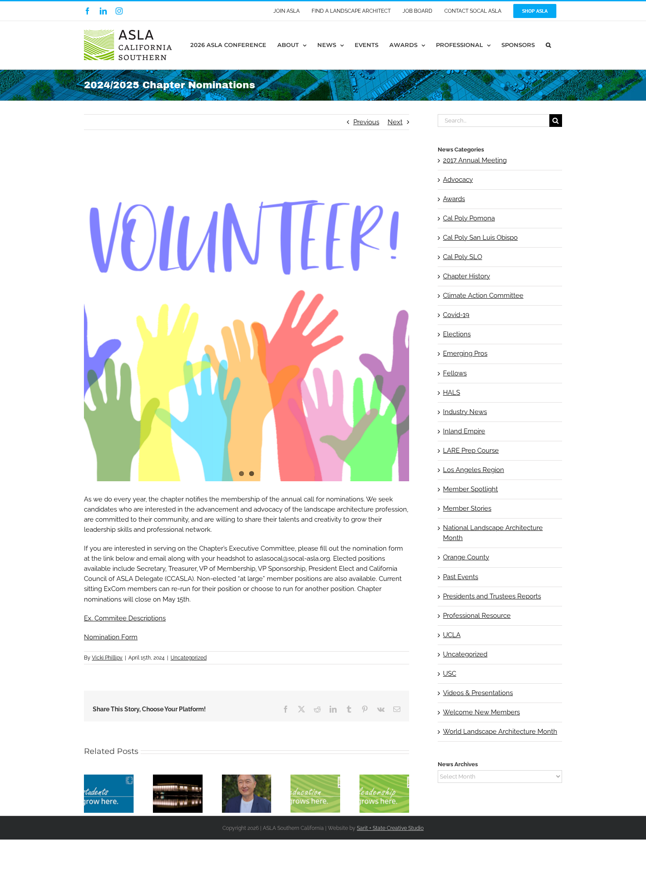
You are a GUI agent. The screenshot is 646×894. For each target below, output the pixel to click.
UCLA (452, 635)
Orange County (466, 557)
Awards (454, 199)
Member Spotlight (470, 489)
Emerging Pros (465, 353)
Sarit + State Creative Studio (390, 828)
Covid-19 (456, 315)
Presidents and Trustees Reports (492, 596)
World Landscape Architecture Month (500, 731)
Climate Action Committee (483, 295)
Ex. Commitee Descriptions (125, 618)
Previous (366, 122)
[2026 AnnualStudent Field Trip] (315, 778)
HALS (451, 393)
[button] (548, 45)
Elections (457, 334)
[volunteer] (246, 318)
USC (449, 674)
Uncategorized (189, 658)
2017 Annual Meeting (475, 160)
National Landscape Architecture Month (493, 533)
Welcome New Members (481, 712)
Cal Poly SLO (462, 257)
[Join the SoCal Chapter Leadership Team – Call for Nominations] (384, 778)
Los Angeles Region (473, 470)
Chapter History (466, 276)
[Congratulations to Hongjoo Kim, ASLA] (247, 778)
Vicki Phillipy (107, 658)
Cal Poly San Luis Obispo (480, 238)
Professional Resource (477, 616)
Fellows (455, 373)
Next (395, 122)
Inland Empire (464, 431)
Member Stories (467, 508)
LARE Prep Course (471, 450)
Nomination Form (111, 637)
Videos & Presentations (478, 693)
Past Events (460, 577)
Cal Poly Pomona (469, 218)
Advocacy (458, 180)
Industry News (465, 412)
